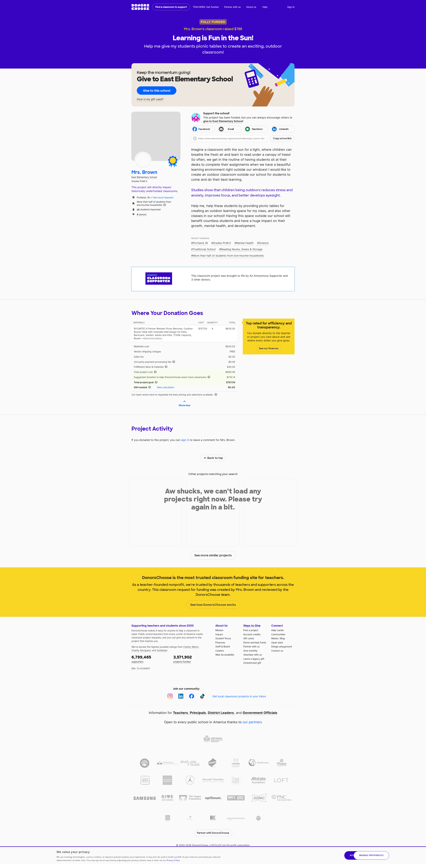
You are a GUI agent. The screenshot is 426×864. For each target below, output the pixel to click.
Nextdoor (257, 129)
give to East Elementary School (223, 121)
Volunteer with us (252, 654)
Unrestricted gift (252, 662)
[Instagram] (170, 696)
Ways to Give (251, 625)
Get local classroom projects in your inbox (239, 696)
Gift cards (248, 638)
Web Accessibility (224, 654)
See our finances (268, 348)
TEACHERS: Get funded (206, 6)
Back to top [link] (215, 458)
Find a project (250, 630)
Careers (219, 650)
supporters (141, 659)
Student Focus (223, 638)
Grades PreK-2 (222, 243)
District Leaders (221, 713)
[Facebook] (191, 696)
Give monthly (250, 650)
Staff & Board (222, 646)
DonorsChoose (140, 7)
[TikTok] (202, 696)
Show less (184, 405)
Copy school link (282, 138)
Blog (282, 638)
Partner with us (232, 6)
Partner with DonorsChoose (213, 832)
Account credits (251, 634)
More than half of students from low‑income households (228, 255)
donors (141, 214)
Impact (219, 634)
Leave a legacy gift (253, 658)
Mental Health (245, 243)
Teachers (180, 713)
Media (274, 638)
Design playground (281, 646)
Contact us (277, 650)
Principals (198, 713)
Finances (220, 642)
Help (264, 6)
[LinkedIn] (181, 696)
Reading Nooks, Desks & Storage (241, 249)
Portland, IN (200, 243)
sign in (185, 440)
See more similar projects (213, 555)
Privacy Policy (173, 860)
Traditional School (204, 249)
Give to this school (156, 91)
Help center (277, 630)
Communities (278, 634)
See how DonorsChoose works (213, 605)
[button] (243, 138)
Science (264, 243)
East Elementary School (144, 177)
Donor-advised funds (254, 642)
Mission (219, 630)
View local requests (162, 197)
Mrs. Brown (144, 172)
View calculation (165, 387)
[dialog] (213, 855)
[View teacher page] (155, 136)
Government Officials (260, 713)
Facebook (204, 129)
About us (251, 6)
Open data (277, 642)
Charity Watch (191, 646)
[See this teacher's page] (142, 160)
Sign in (291, 6)
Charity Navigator (141, 650)
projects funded (182, 659)
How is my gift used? (150, 99)
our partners (252, 722)
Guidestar (162, 650)
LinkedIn (284, 129)
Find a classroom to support (171, 6)
